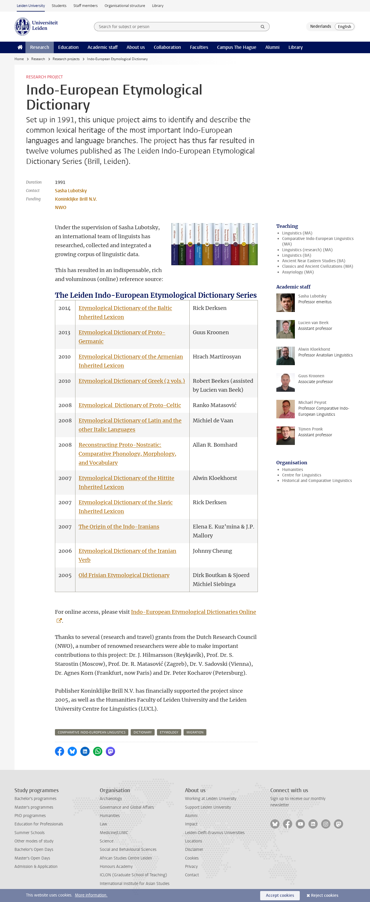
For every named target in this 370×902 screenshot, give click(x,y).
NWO (60, 207)
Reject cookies (324, 895)
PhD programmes (30, 815)
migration (195, 732)
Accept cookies (280, 895)
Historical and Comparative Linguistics (317, 480)
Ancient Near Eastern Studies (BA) (313, 261)
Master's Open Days (32, 858)
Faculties (199, 47)
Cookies (192, 858)
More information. (91, 895)
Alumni (272, 47)
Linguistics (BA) (296, 255)
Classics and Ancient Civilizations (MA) (317, 266)
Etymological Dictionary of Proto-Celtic (130, 405)
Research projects (66, 59)
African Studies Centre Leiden (126, 858)
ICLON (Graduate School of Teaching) (133, 875)
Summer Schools (29, 833)
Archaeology (111, 798)
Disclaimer (194, 849)
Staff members (85, 5)
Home (19, 59)
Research (39, 47)
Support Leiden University (208, 807)
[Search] (263, 26)
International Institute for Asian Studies (134, 883)
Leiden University (31, 5)
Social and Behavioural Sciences (128, 849)
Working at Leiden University (210, 798)
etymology (169, 732)
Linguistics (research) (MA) (307, 250)
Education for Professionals (38, 824)
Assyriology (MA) (298, 272)
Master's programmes (33, 807)
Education (68, 47)
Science (106, 841)
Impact (191, 824)
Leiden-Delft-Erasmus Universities (215, 833)
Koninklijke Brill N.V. (76, 199)
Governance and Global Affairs (127, 807)
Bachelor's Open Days (33, 849)
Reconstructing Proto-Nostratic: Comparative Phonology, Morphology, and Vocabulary (127, 453)
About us (136, 47)
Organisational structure (125, 5)
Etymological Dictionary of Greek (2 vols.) (132, 381)
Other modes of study (33, 841)
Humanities (292, 469)
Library (157, 5)
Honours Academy (116, 866)
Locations (193, 841)
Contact (192, 875)
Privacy (191, 866)
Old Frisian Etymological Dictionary (124, 575)
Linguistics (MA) (297, 233)
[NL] (320, 26)
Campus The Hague (236, 47)
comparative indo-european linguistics (91, 732)
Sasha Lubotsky (71, 191)
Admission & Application (36, 866)
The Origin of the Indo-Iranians (119, 526)
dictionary (143, 732)
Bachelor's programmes (35, 798)
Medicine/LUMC (114, 833)
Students (59, 5)
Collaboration (167, 47)
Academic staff (103, 47)
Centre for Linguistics (301, 475)
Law (103, 824)
